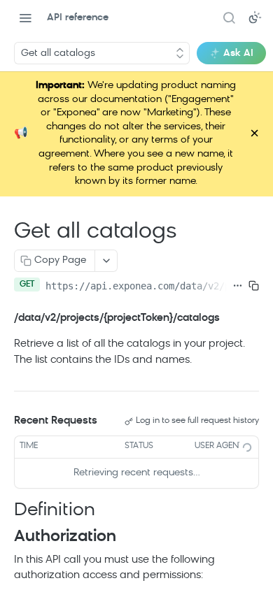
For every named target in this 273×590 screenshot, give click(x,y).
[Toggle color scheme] (255, 17)
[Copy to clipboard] (253, 286)
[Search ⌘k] (229, 17)
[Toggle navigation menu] (25, 17)
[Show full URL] (237, 286)
